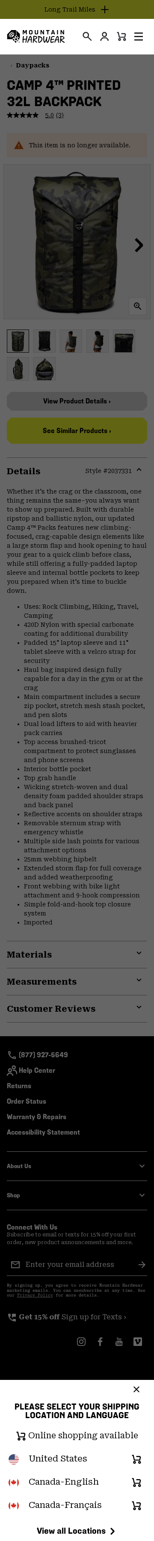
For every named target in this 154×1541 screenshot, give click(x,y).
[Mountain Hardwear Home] (36, 36)
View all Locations (71, 1531)
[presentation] (87, 36)
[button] (138, 36)
